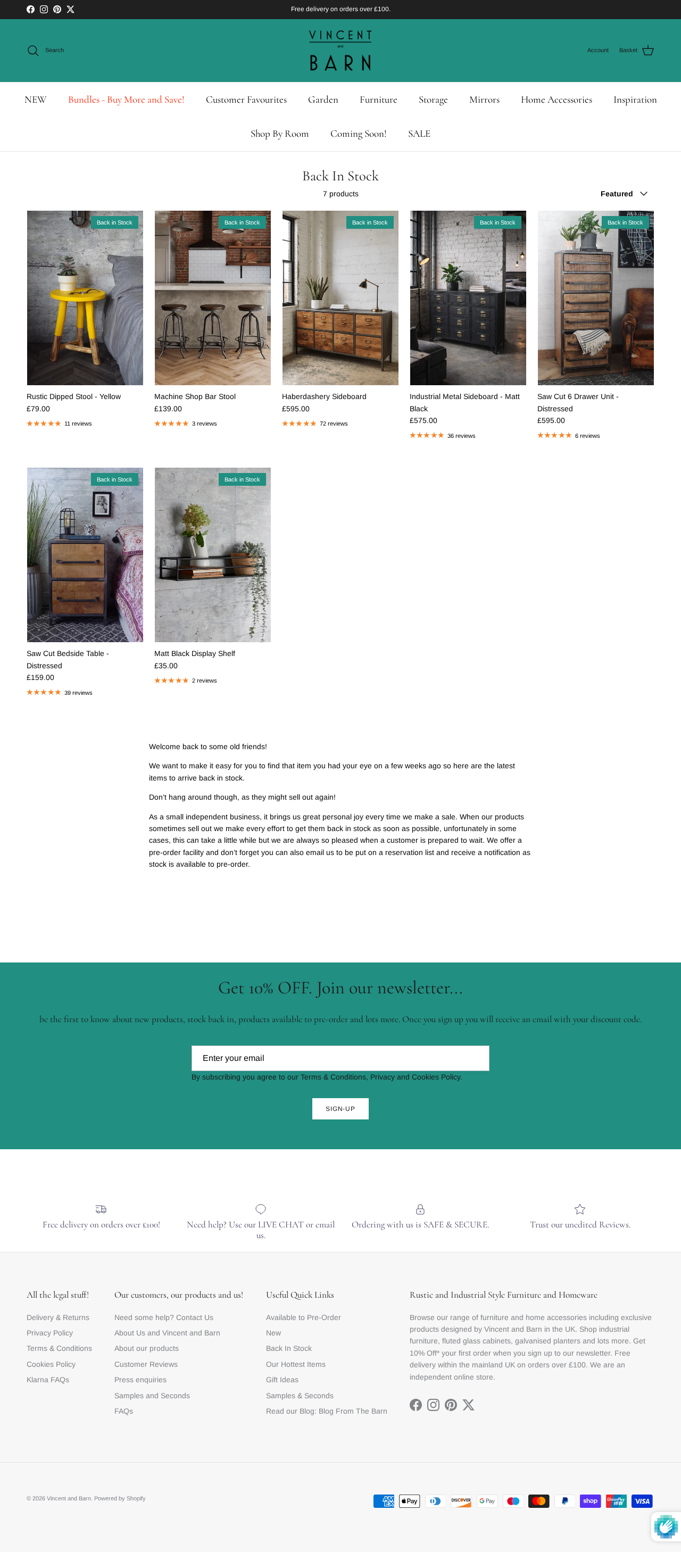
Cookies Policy (51, 1364)
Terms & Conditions (59, 1348)
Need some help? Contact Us (163, 1317)
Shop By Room (280, 133)
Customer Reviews (146, 1364)
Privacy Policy (50, 1333)
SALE (419, 133)
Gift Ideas (282, 1379)
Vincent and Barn (69, 1498)
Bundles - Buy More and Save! (126, 99)
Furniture (378, 99)
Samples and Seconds (152, 1395)
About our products (146, 1348)
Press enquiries (140, 1379)
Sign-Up (341, 1109)
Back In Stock (289, 1348)
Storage (433, 99)
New (273, 1333)
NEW (35, 99)
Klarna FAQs (48, 1379)
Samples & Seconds (300, 1395)
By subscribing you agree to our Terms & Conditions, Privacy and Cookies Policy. (327, 1077)
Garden (323, 99)
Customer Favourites (246, 99)
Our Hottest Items (296, 1364)
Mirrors (484, 99)
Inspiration (635, 99)
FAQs (123, 1411)
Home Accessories (556, 99)
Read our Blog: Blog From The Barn (326, 1411)
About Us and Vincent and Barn (167, 1333)
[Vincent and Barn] (340, 50)
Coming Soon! (358, 133)
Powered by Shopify (120, 1498)
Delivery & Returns (58, 1317)
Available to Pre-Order (303, 1317)
